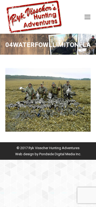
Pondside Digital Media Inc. (60, 154)
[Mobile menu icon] (87, 17)
